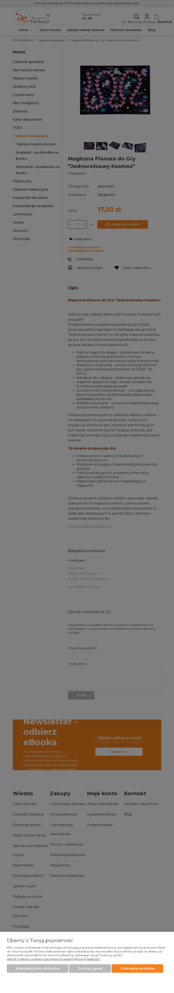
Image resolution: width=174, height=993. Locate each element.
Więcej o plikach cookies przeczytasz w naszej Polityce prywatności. (54, 959)
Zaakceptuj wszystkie (137, 968)
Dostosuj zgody (90, 968)
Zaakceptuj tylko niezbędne (37, 968)
